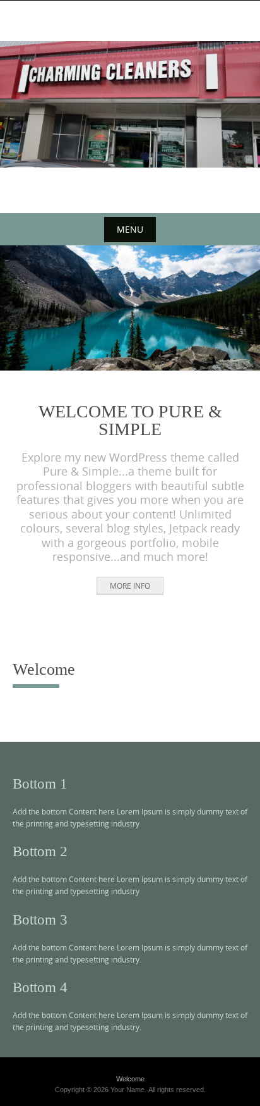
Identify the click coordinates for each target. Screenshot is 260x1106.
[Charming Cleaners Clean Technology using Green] (130, 104)
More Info (130, 586)
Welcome (130, 1079)
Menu (130, 229)
